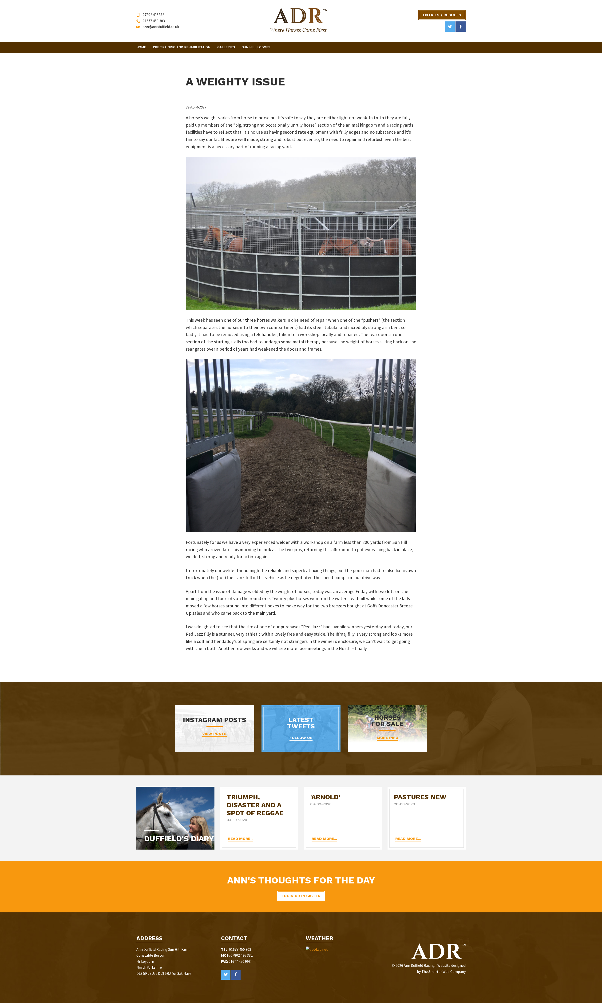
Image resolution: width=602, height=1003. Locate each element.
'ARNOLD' (325, 797)
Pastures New (420, 797)
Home (141, 47)
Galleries (226, 47)
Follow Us (301, 737)
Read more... (240, 838)
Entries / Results (442, 15)
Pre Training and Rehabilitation (181, 47)
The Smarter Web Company (443, 971)
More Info (387, 737)
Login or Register (301, 896)
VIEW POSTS (214, 733)
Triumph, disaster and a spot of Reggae (255, 805)
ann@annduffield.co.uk (161, 26)
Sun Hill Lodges (256, 47)
